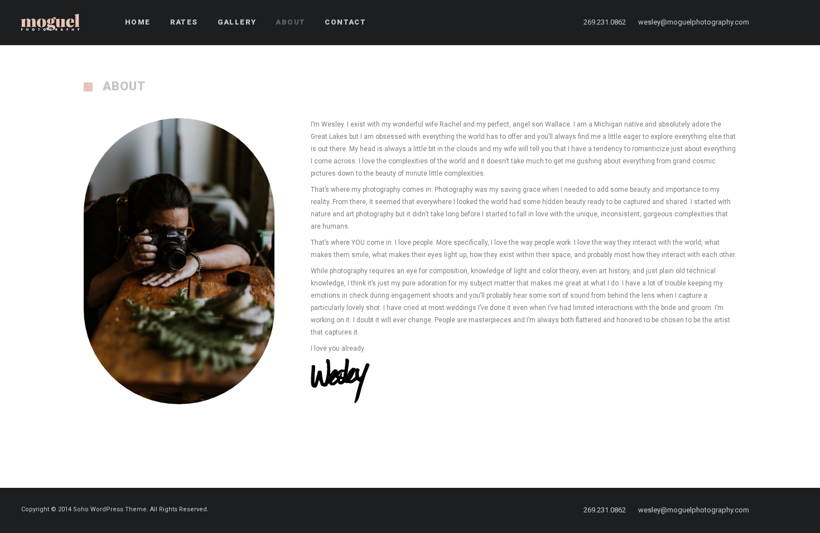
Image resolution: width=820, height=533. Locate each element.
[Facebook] (776, 22)
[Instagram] (796, 22)
